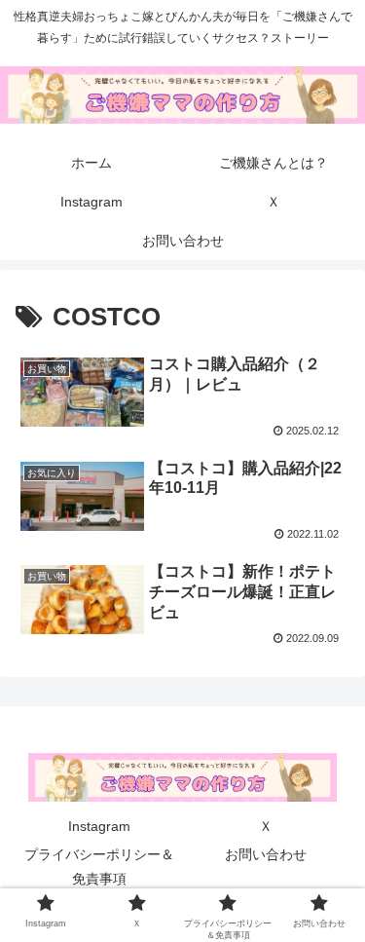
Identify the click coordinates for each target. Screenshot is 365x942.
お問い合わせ (266, 854)
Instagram (99, 826)
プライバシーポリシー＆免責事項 (99, 866)
